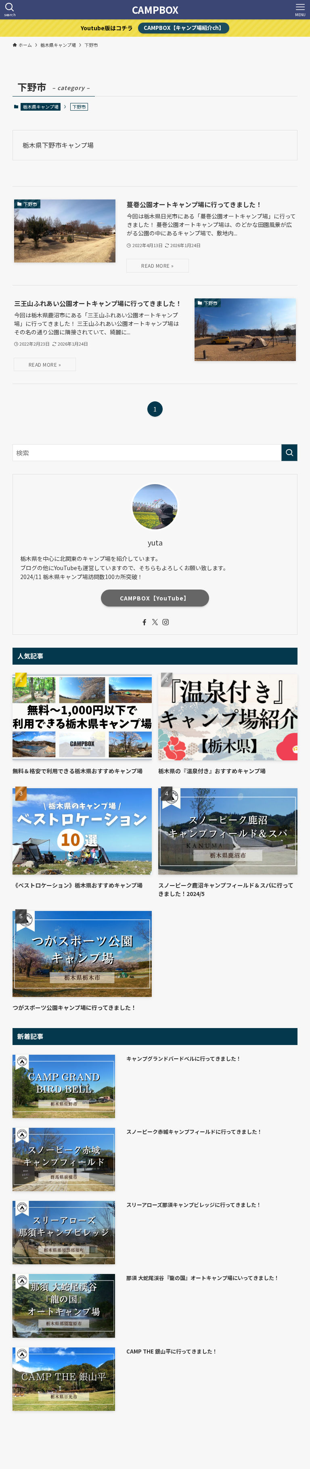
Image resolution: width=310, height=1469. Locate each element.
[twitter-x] (155, 622)
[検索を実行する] (289, 452)
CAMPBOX (155, 10)
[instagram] (165, 622)
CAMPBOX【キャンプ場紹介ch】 (184, 27)
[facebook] (144, 622)
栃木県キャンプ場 (41, 106)
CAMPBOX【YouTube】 (155, 598)
